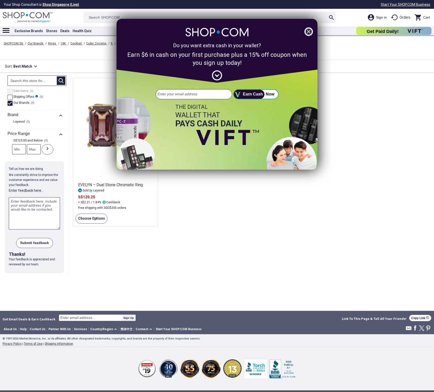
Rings (52, 43)
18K (64, 43)
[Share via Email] (408, 329)
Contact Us (37, 329)
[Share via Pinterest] (428, 328)
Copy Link (420, 318)
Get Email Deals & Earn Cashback (29, 319)
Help (23, 329)
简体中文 (127, 329)
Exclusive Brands (29, 31)
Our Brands (36, 43)
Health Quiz (82, 31)
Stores (51, 31)
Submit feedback (34, 243)
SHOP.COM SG (14, 43)
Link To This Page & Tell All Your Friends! (374, 319)
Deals (65, 31)
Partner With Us (59, 329)
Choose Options (90, 220)
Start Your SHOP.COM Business (405, 4)
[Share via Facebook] (415, 328)
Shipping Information (59, 344)
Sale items (22, 91)
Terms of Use (33, 344)
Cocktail (76, 43)
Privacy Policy (12, 344)
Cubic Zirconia (96, 43)
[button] (104, 329)
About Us (10, 329)
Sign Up (128, 317)
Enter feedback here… (26, 190)
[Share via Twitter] (421, 328)
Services (80, 329)
